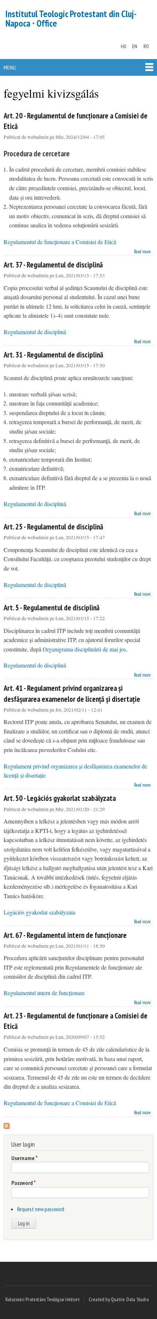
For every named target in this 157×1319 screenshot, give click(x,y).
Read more (142, 251)
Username (24, 1158)
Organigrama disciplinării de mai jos (84, 649)
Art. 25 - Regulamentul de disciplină (53, 527)
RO (146, 46)
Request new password (40, 1209)
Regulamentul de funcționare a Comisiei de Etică (60, 242)
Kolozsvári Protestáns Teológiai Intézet (42, 1299)
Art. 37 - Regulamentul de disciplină (53, 265)
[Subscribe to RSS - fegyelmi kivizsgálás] (6, 1124)
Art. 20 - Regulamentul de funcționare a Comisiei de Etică (76, 121)
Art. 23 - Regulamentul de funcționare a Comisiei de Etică (76, 1021)
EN (134, 46)
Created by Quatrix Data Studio (119, 1299)
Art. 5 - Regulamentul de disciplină (52, 607)
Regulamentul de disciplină (35, 332)
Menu (10, 67)
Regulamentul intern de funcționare (44, 993)
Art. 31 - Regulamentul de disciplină (53, 355)
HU (123, 46)
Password (23, 1182)
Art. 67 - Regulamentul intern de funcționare (65, 935)
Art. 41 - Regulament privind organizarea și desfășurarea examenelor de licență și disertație (72, 693)
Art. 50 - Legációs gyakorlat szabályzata (60, 798)
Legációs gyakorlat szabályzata (39, 912)
